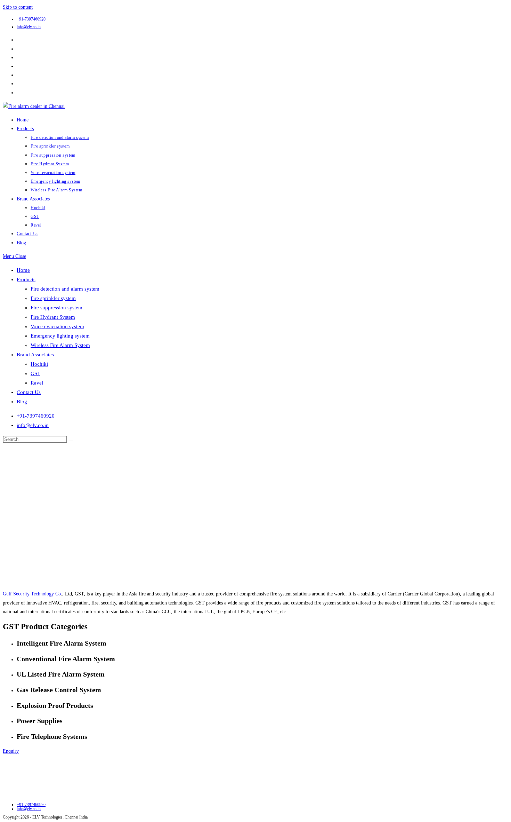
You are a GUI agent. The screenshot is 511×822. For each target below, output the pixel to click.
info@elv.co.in (29, 26)
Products (26, 279)
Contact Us (29, 392)
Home (23, 270)
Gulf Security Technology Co (32, 593)
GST (35, 373)
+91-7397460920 (31, 19)
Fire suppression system (56, 307)
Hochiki (39, 364)
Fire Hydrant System (53, 317)
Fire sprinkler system (53, 298)
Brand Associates (35, 354)
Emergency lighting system (60, 336)
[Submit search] (70, 441)
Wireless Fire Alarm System (60, 345)
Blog (22, 401)
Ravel (37, 383)
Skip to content (18, 7)
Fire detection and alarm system (65, 289)
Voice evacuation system (57, 326)
